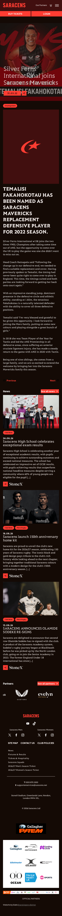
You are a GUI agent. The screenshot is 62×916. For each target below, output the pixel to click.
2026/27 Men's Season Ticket (22, 766)
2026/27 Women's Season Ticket (23, 770)
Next (52, 380)
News (11, 751)
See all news (48, 391)
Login (46, 13)
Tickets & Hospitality (18, 758)
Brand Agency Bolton (27, 905)
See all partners (46, 683)
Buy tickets (15, 13)
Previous (11, 380)
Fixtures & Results (17, 755)
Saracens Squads (16, 762)
